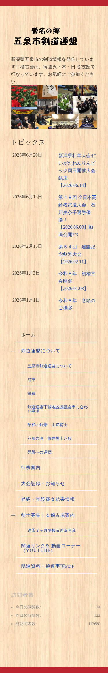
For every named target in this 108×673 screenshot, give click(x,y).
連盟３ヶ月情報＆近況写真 (51, 530)
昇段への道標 (39, 452)
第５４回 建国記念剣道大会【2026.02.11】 (76, 254)
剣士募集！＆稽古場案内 (48, 515)
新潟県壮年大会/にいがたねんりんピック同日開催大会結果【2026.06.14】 (77, 170)
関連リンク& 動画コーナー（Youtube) (51, 548)
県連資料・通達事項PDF (48, 566)
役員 (31, 393)
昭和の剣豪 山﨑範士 (47, 424)
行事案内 (31, 467)
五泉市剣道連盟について (49, 366)
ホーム (28, 334)
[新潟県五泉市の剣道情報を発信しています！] (54, 107)
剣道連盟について (40, 350)
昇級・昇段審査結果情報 (48, 499)
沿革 (31, 379)
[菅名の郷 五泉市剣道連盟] (45, 35)
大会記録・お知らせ (43, 483)
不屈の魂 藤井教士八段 (49, 438)
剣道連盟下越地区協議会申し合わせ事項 (57, 409)
